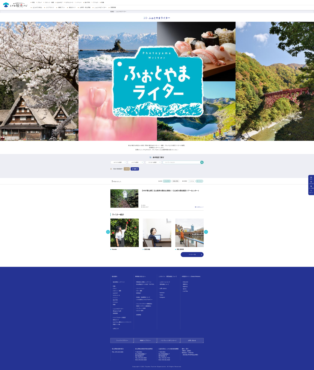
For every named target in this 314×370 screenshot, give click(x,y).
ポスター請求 (139, 310)
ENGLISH (185, 282)
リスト (200, 181)
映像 (114, 304)
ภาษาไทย (185, 291)
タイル (192, 181)
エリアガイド (50, 7)
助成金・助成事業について (143, 297)
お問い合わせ (163, 288)
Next (206, 232)
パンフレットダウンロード (169, 340)
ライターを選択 (152, 162)
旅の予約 (115, 300)
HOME (112, 11)
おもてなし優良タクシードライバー (122, 322)
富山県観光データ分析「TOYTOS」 (145, 284)
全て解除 (134, 169)
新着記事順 (175, 181)
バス (126, 169)
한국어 (184, 289)
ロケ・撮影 (139, 290)
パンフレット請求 (141, 308)
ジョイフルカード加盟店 (119, 317)
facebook (162, 292)
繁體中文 (185, 284)
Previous (108, 232)
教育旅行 (138, 293)
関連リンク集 (116, 324)
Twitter (161, 295)
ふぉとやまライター (100, 7)
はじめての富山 (37, 7)
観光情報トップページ (119, 282)
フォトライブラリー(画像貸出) (144, 303)
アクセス (115, 302)
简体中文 (185, 286)
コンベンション (140, 288)
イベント (115, 297)
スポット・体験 (117, 290)
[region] (172, 3)
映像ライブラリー (145, 340)
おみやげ (115, 293)
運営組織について (164, 284)
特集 (114, 286)
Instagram (162, 297)
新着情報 (113, 7)
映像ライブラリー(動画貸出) (143, 306)
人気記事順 (167, 181)
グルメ (115, 288)
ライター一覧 (192, 254)
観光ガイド (72, 7)
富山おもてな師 (117, 311)
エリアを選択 (134, 162)
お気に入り (116, 328)
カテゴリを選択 (118, 162)
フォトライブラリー (122, 340)
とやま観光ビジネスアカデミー (144, 299)
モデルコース (116, 295)
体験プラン (61, 7)
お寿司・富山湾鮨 (85, 7)
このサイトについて (165, 282)
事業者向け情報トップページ (143, 282)
